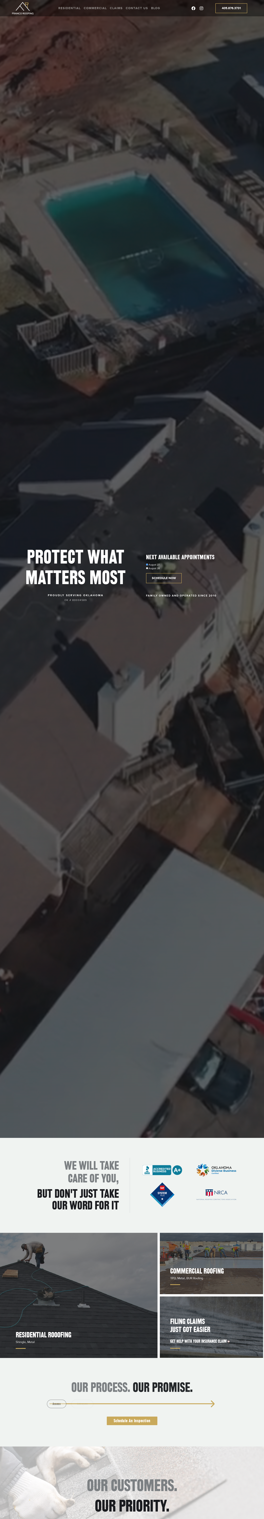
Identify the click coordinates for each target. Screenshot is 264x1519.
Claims (116, 8)
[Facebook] (193, 8)
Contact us (137, 8)
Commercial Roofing (197, 1271)
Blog (155, 8)
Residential (69, 8)
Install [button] (161, 1404)
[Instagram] (201, 8)
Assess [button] (65, 1404)
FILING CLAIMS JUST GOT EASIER (190, 1325)
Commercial (95, 8)
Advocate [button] (97, 1404)
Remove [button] (129, 1404)
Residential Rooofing (43, 1335)
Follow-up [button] (193, 1404)
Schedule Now (164, 578)
